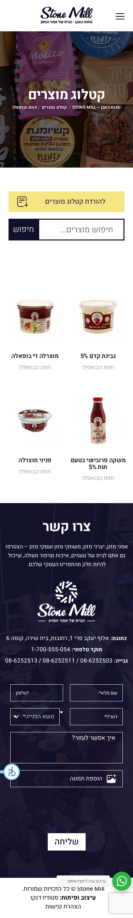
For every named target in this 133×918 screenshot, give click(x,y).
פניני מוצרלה (34, 460)
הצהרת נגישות (63, 906)
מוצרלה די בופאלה (34, 356)
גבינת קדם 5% (98, 356)
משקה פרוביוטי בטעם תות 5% (98, 464)
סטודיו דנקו (44, 897)
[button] (10, 771)
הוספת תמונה (86, 778)
